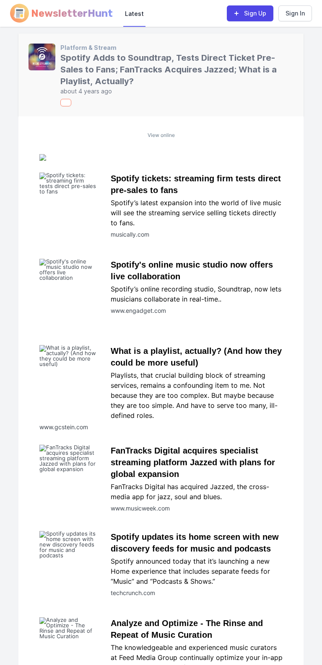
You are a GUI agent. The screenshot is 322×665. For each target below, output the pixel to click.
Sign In (295, 13)
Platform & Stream (88, 47)
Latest (134, 13)
